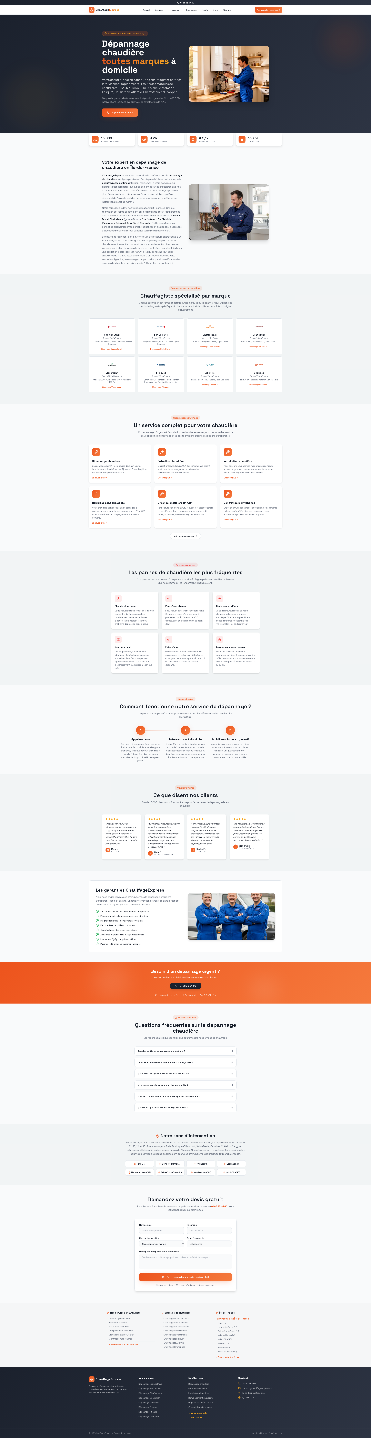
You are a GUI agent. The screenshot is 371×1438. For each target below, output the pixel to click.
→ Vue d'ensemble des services (122, 1344)
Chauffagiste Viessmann (175, 1334)
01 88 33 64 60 (187, 2)
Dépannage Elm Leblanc (150, 1388)
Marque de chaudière (149, 1238)
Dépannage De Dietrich (149, 1397)
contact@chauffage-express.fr (257, 1388)
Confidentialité (275, 1433)
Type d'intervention (196, 1238)
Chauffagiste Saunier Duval (176, 1318)
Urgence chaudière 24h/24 (121, 1334)
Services (159, 10)
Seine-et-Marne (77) (227, 1351)
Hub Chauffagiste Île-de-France (232, 1318)
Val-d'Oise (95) (225, 1339)
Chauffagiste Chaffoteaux (176, 1326)
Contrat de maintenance (120, 1338)
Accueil (146, 10)
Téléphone (192, 1225)
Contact (227, 10)
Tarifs (205, 10)
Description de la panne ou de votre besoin (159, 1251)
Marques (175, 10)
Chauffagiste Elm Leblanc (175, 1322)
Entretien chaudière (118, 1322)
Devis (215, 10)
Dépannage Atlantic (148, 1411)
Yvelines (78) (223, 1343)
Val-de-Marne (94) (226, 1335)
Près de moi (191, 10)
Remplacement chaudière (121, 1330)
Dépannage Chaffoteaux (150, 1393)
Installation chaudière (119, 1326)
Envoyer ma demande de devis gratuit (188, 1277)
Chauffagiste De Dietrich (175, 1330)
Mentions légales (259, 1433)
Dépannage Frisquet (148, 1407)
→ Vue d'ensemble (197, 1413)
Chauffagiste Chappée (174, 1347)
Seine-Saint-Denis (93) (228, 1331)
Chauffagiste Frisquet (173, 1338)
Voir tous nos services (184, 536)
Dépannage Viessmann (149, 1402)
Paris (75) (222, 1323)
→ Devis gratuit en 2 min (227, 1357)
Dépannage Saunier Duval (150, 1384)
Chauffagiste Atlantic (173, 1342)
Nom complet (145, 1225)
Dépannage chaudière (119, 1318)
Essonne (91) (224, 1347)
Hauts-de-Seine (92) (227, 1327)
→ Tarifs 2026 (195, 1417)
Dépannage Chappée (149, 1416)
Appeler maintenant (270, 10)
